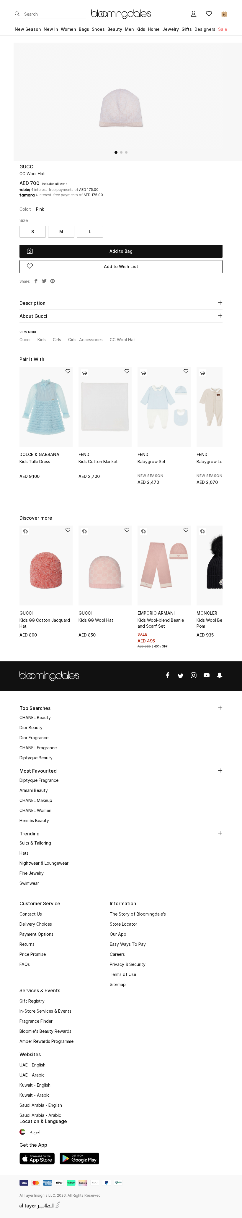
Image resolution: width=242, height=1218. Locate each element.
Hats (24, 853)
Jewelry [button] (170, 29)
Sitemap (118, 984)
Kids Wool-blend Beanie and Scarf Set (161, 623)
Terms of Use (123, 974)
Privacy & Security (127, 964)
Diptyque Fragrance (38, 780)
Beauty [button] (114, 29)
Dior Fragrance (33, 737)
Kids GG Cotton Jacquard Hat (44, 623)
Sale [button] (222, 29)
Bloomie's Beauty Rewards (45, 1031)
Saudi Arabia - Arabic (40, 1115)
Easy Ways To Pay (128, 944)
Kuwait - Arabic (34, 1095)
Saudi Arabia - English (40, 1105)
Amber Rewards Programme (46, 1041)
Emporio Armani (156, 613)
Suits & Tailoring (35, 842)
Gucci (27, 167)
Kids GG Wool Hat (96, 620)
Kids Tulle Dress (34, 461)
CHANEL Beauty (35, 717)
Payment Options (36, 934)
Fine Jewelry (31, 873)
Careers (117, 954)
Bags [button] (84, 29)
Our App (118, 934)
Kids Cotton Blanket (98, 461)
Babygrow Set (152, 461)
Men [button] (129, 29)
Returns (27, 944)
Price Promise (32, 954)
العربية (36, 1131)
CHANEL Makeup (35, 800)
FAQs (24, 964)
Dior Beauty (30, 727)
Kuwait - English (34, 1085)
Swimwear (29, 883)
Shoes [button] (98, 29)
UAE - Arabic (32, 1074)
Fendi (85, 454)
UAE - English (32, 1064)
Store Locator (123, 924)
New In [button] (51, 29)
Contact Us (30, 913)
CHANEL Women (35, 810)
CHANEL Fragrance (38, 747)
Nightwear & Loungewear (43, 863)
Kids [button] (140, 29)
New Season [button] (28, 29)
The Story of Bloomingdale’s (138, 913)
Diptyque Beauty (36, 757)
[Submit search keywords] (17, 14)
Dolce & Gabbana (39, 454)
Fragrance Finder (36, 1021)
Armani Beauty (33, 790)
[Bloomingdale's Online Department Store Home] (121, 14)
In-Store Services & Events (45, 1011)
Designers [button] (204, 29)
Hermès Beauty (34, 820)
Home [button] (154, 29)
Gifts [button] (187, 29)
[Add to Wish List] (68, 372)
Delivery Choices (35, 924)
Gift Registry (32, 1000)
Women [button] (68, 29)
